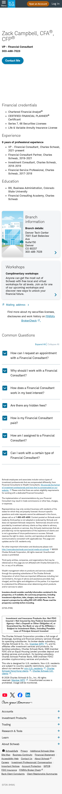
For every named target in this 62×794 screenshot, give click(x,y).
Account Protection (31, 766)
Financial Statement (45, 754)
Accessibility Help (10, 758)
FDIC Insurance (9, 770)
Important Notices (10, 766)
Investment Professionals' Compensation (31, 762)
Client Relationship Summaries (42, 774)
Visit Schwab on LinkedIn (28, 695)
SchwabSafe (12, 751)
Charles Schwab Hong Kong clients (28, 669)
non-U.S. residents (33, 668)
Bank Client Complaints (13, 774)
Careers (5, 762)
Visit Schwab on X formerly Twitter (12, 695)
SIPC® (47, 766)
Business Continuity (22, 754)
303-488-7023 (11, 51)
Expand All (40, 344)
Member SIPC (18, 680)
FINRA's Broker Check (30, 770)
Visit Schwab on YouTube (5, 695)
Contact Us (26, 758)
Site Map (5, 754)
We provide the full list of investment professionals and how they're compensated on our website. (31, 487)
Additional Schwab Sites (42, 751)
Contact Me (12, 60)
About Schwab (42, 758)
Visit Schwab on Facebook (20, 695)
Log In (55, 3)
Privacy (24, 751)
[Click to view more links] (58, 711)
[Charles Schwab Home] (11, 4)
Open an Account (38, 3)
